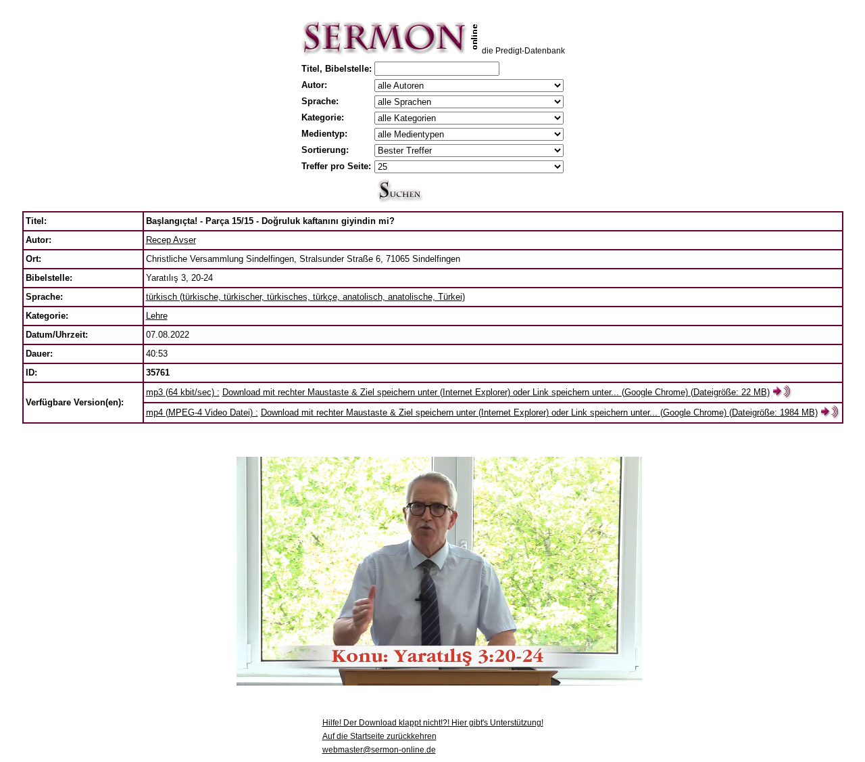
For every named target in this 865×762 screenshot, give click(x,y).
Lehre (157, 316)
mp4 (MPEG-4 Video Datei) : (202, 412)
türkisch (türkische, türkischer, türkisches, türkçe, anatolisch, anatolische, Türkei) (305, 297)
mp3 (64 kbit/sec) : (183, 392)
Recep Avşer (171, 240)
